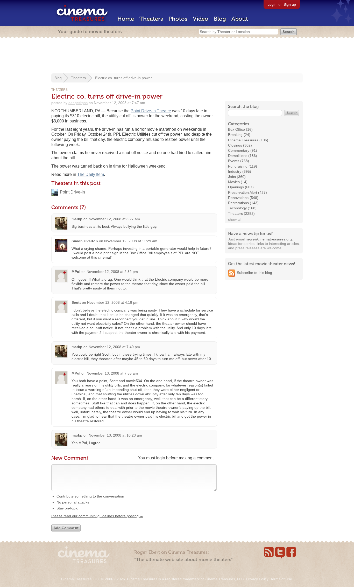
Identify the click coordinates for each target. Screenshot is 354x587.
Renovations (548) (243, 198)
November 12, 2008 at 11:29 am (130, 241)
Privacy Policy (257, 579)
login (160, 458)
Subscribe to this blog (254, 273)
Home (125, 18)
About (239, 18)
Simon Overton (85, 241)
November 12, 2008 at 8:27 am (114, 219)
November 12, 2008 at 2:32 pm (112, 272)
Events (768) (238, 161)
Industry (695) (239, 171)
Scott (76, 302)
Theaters (151, 18)
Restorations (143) (243, 203)
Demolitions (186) (242, 156)
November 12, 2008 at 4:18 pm (112, 302)
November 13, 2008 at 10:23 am (115, 435)
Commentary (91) (242, 150)
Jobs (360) (237, 177)
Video (200, 18)
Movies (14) (237, 182)
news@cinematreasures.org (269, 239)
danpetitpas (78, 103)
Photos (177, 18)
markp (77, 219)
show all (234, 219)
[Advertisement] (177, 56)
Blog (220, 18)
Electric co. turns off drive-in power (123, 78)
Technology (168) (242, 208)
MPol (76, 272)
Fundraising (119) (242, 166)
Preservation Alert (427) (247, 192)
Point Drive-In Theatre (151, 111)
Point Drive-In (72, 192)
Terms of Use (281, 579)
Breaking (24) (239, 135)
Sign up (290, 4)
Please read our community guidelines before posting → (97, 516)
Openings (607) (241, 187)
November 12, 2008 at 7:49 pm (114, 347)
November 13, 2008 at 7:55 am (112, 373)
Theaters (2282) (241, 213)
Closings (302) (240, 145)
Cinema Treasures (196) (248, 140)
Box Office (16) (240, 129)
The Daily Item (90, 174)
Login (272, 4)
